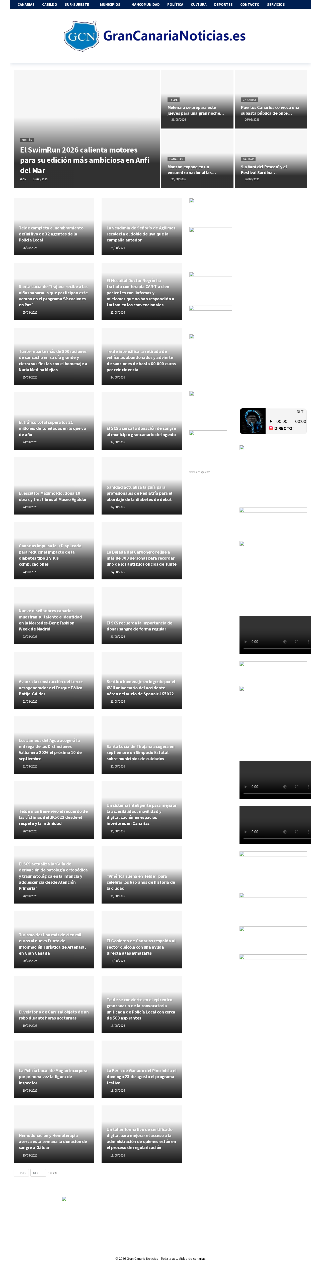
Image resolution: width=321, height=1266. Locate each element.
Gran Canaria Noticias (142, 1258)
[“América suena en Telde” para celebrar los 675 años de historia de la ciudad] (142, 875)
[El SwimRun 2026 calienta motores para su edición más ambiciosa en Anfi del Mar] (87, 129)
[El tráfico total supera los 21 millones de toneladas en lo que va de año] (54, 421)
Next (36, 1173)
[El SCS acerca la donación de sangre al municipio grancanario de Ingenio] (142, 421)
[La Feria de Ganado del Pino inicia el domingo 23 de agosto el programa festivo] (142, 1069)
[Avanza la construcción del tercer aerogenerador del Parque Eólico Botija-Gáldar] (54, 680)
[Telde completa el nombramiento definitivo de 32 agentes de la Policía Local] (54, 226)
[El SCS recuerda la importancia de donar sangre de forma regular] (142, 615)
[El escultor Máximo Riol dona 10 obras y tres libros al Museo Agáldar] (54, 486)
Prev (23, 1173)
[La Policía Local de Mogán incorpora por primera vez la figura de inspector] (54, 1069)
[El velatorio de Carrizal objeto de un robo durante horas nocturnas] (54, 1004)
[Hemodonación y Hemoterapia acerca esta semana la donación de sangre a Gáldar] (54, 1134)
